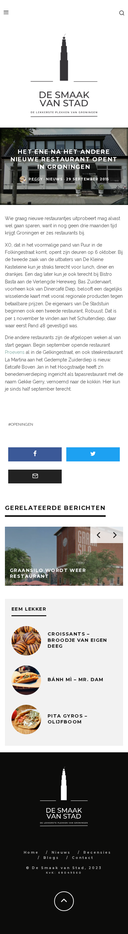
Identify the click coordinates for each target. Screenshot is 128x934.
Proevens (15, 352)
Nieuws (54, 179)
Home (31, 852)
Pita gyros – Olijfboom (68, 719)
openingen (22, 424)
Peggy (36, 179)
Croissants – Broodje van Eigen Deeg (77, 640)
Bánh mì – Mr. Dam (76, 679)
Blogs (51, 858)
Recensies (97, 852)
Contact (83, 858)
